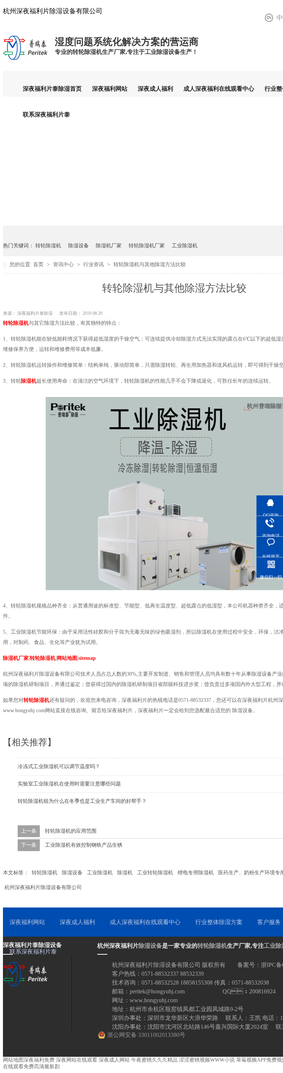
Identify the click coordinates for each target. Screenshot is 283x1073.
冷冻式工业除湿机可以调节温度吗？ (59, 766)
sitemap (87, 658)
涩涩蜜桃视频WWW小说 (207, 1060)
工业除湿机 (185, 245)
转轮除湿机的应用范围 (71, 831)
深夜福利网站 (109, 89)
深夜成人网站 (114, 1060)
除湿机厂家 (109, 245)
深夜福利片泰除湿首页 (52, 89)
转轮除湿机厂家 (147, 245)
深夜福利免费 (39, 1060)
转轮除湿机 (48, 245)
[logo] (25, 59)
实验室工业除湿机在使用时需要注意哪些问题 (69, 784)
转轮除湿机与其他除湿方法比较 (149, 264)
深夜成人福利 (155, 89)
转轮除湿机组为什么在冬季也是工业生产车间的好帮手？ (82, 801)
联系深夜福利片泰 (46, 114)
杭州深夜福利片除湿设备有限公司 (43, 887)
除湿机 (28, 381)
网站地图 (67, 658)
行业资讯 (94, 264)
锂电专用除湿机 (196, 872)
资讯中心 (64, 264)
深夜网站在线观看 (76, 1060)
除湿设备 (78, 245)
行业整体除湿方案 (218, 922)
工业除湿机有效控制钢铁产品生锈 (83, 845)
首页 (39, 264)
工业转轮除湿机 (155, 872)
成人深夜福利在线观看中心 (219, 89)
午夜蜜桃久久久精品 (154, 1060)
